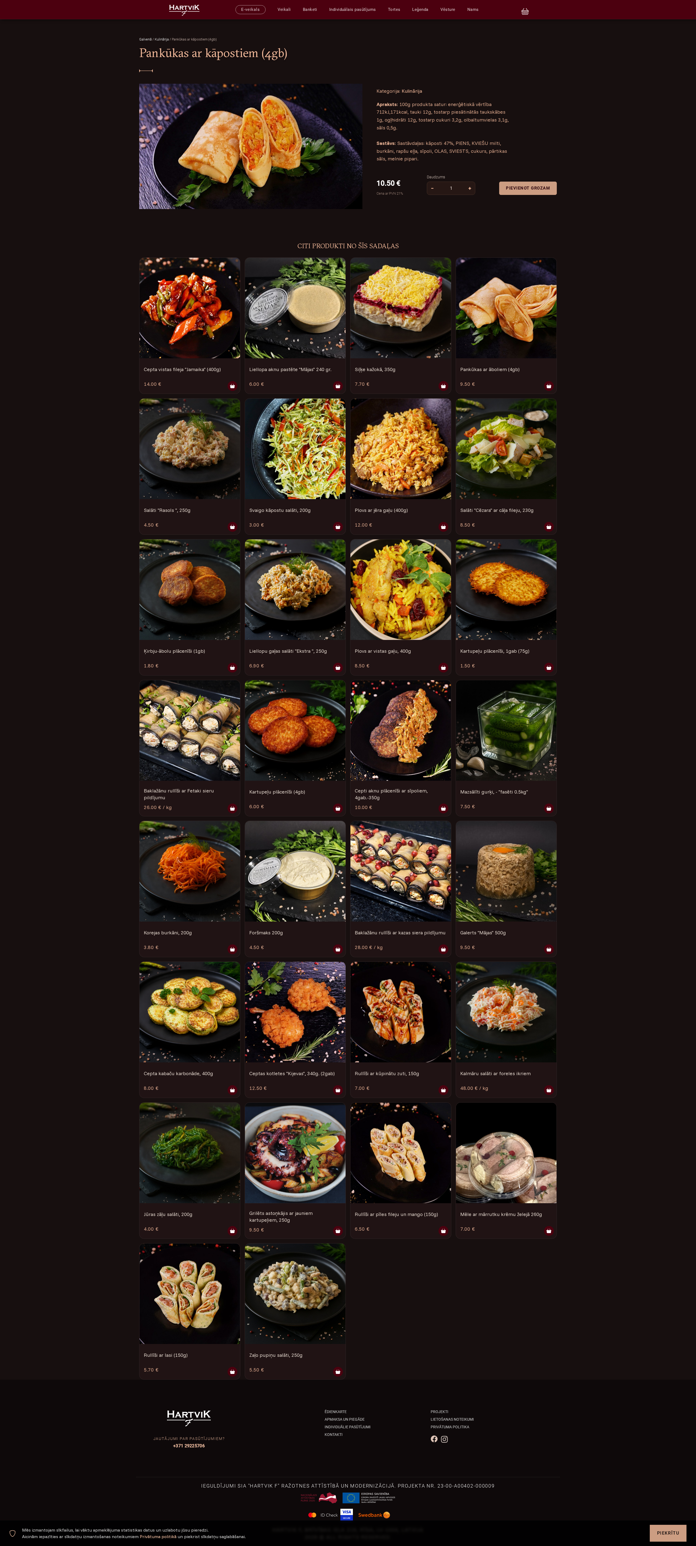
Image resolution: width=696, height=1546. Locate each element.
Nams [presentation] (473, 9)
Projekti (439, 1412)
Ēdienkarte (336, 1412)
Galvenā (145, 39)
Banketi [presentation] (310, 9)
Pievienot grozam (528, 188)
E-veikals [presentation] (250, 9)
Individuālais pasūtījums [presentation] (352, 9)
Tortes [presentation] (394, 9)
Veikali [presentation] (284, 9)
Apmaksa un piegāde (345, 1419)
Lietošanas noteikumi (452, 1419)
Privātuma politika (450, 1427)
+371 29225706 (189, 1445)
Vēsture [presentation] (447, 9)
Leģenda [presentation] (420, 9)
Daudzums (436, 177)
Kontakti (334, 1434)
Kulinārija (162, 39)
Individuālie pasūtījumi (348, 1427)
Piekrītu (668, 1533)
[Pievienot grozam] (232, 386)
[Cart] (525, 10)
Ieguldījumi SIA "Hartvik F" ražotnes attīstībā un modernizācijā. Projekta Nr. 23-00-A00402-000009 (348, 1486)
